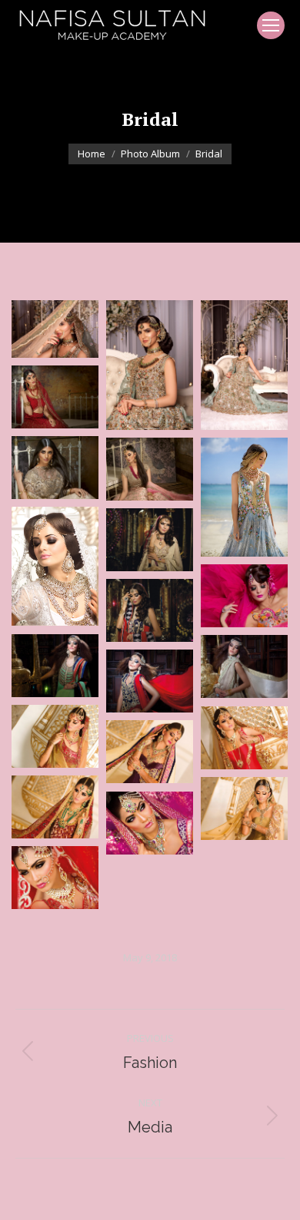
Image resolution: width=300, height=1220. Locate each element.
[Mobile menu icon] (271, 25)
